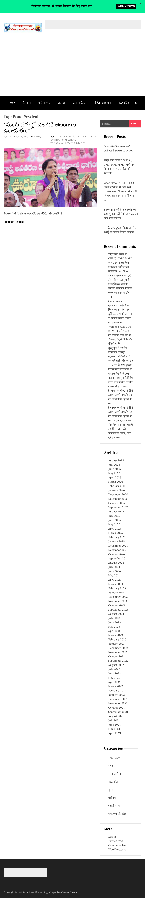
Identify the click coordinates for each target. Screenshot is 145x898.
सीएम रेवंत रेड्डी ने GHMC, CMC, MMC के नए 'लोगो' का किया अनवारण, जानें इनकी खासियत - (120, 263)
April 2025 (114, 529)
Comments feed (117, 845)
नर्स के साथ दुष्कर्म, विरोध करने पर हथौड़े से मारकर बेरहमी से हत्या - (120, 382)
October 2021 (116, 708)
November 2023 (118, 601)
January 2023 (116, 644)
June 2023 (114, 622)
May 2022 (114, 678)
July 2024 (114, 567)
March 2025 (115, 533)
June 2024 (114, 571)
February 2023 (117, 639)
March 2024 (115, 584)
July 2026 (114, 465)
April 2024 (114, 580)
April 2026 (114, 477)
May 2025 (114, 524)
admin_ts (39, 136)
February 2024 (117, 588)
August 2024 (116, 563)
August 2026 (116, 460)
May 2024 (114, 575)
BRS (92, 136)
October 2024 (116, 554)
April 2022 (114, 682)
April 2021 (114, 733)
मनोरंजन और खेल (102, 103)
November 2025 (118, 499)
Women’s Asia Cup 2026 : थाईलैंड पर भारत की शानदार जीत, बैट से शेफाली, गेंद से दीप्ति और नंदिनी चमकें (120, 335)
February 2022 (117, 691)
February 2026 (117, 486)
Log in (112, 837)
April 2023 (114, 631)
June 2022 (114, 673)
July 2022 (114, 669)
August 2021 (116, 716)
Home (11, 103)
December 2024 (118, 546)
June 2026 (114, 469)
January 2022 (116, 695)
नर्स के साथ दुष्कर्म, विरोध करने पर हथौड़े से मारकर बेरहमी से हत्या (120, 369)
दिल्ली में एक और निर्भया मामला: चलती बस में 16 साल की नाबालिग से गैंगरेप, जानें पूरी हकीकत (120, 429)
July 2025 (114, 516)
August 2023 (116, 614)
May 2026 (114, 473)
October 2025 (116, 503)
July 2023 (114, 618)
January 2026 (116, 490)
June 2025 (114, 520)
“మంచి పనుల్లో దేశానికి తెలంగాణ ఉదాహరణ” (40, 128)
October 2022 (116, 656)
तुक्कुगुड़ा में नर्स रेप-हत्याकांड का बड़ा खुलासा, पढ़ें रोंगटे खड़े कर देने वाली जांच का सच (121, 214)
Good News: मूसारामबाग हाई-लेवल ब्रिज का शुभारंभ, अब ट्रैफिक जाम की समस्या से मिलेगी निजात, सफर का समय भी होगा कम (120, 191)
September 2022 (118, 661)
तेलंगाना (27, 103)
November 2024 (118, 550)
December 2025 (118, 495)
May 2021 (114, 729)
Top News (67, 136)
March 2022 (115, 686)
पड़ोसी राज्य (44, 103)
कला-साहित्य (79, 103)
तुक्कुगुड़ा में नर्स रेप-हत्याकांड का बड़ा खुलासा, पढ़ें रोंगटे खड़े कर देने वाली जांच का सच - (120, 356)
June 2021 (114, 725)
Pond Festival (68, 140)
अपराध (61, 103)
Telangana (56, 143)
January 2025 (116, 541)
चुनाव (10, 116)
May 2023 (114, 627)
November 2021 (117, 703)
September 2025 (118, 507)
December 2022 (118, 648)
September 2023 (118, 610)
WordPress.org (117, 849)
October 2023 (116, 605)
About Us (26, 116)
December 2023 (118, 597)
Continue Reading (14, 221)
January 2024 (116, 593)
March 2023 (115, 635)
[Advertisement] (72, 69)
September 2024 (118, 558)
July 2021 (114, 720)
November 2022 (118, 652)
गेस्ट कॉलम (124, 103)
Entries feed (115, 841)
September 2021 (118, 712)
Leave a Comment (75, 143)
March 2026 (115, 482)
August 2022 (116, 665)
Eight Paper (50, 892)
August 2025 (116, 512)
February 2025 (117, 537)
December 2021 (118, 699)
